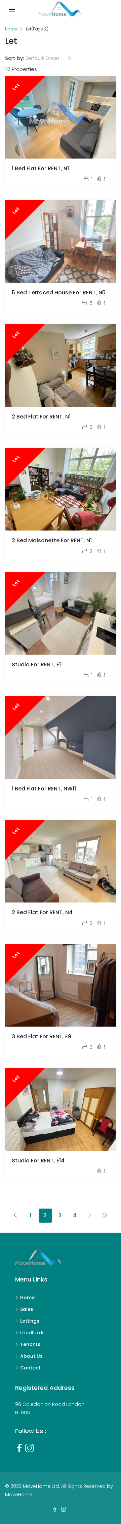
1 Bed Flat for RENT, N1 (40, 168)
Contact (30, 1367)
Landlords (32, 1332)
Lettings (29, 1321)
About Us (31, 1356)
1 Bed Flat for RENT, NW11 (44, 788)
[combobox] (48, 58)
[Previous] (16, 1216)
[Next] (89, 1216)
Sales (26, 1309)
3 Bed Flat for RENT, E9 (41, 1036)
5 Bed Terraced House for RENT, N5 (59, 292)
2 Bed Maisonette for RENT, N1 (52, 540)
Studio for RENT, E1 (36, 664)
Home (27, 1297)
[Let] (60, 116)
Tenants (30, 1344)
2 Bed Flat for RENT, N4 (42, 912)
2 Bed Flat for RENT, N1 (41, 416)
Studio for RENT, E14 (38, 1160)
